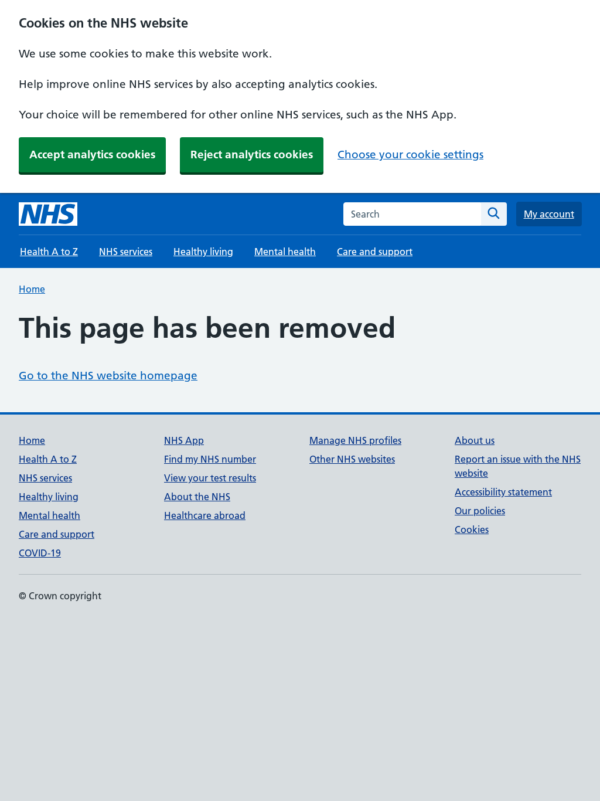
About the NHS (197, 497)
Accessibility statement (503, 492)
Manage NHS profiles (355, 440)
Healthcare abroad (205, 515)
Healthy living (203, 251)
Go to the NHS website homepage (108, 375)
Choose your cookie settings (410, 154)
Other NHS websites (352, 459)
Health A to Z (49, 251)
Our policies (480, 511)
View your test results (210, 478)
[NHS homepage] (48, 214)
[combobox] (412, 214)
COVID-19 (40, 553)
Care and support (374, 251)
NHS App (184, 440)
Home (32, 289)
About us (475, 440)
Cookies (472, 529)
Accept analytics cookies (92, 154)
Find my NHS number (210, 459)
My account (549, 214)
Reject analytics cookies (251, 154)
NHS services (125, 251)
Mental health (285, 251)
